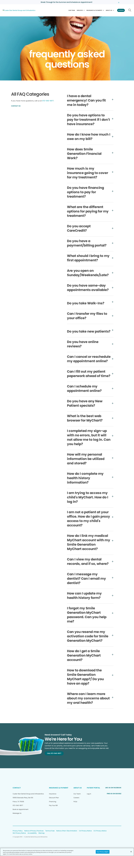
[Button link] (129, 10)
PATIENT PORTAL (93, 788)
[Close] (131, 852)
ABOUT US (109, 10)
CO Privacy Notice (100, 831)
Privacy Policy (18, 831)
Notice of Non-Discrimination (66, 831)
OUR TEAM (71, 10)
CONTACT (17, 788)
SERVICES (80, 10)
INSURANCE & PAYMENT (58, 788)
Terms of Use (50, 831)
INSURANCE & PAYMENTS (94, 10)
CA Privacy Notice (85, 831)
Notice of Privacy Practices (33, 831)
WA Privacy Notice (19, 833)
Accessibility (32, 833)
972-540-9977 (48, 101)
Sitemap (41, 833)
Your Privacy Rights (102, 852)
